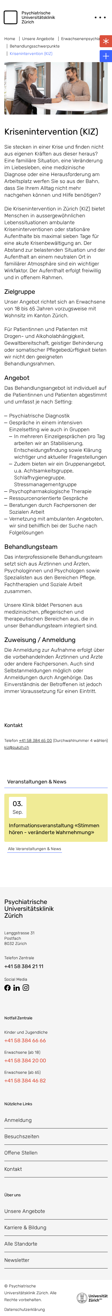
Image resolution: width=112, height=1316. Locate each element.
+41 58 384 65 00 (35, 740)
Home (9, 38)
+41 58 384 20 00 (25, 1060)
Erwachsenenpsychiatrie (83, 38)
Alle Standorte (20, 1244)
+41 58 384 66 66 (25, 1040)
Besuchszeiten (21, 1136)
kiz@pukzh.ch (16, 747)
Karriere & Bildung (25, 1227)
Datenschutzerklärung (24, 1309)
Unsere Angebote (38, 38)
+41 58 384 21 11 (23, 966)
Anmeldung (18, 1120)
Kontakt (13, 1169)
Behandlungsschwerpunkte (35, 46)
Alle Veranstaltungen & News (34, 848)
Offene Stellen (21, 1153)
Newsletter (16, 1260)
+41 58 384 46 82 (25, 1080)
